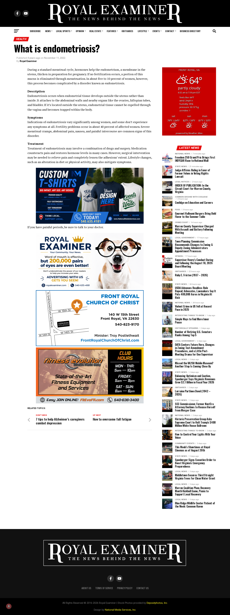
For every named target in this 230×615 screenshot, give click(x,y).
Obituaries (127, 31)
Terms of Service (104, 588)
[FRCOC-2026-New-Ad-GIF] (90, 345)
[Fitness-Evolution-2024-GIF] (90, 402)
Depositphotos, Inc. (157, 603)
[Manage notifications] (8, 606)
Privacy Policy (124, 588)
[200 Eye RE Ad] (90, 288)
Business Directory (190, 31)
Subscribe (35, 31)
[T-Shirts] (90, 222)
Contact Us (142, 588)
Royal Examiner (28, 61)
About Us (86, 588)
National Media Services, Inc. (120, 609)
